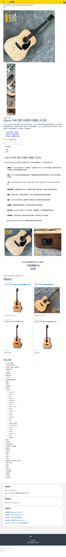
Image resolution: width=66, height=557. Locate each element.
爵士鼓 (8, 450)
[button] (4, 9)
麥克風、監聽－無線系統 (12, 367)
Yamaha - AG (12, 433)
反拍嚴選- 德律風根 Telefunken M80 (15, 520)
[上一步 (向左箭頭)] (1, 551)
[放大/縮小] (1, 548)
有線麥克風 (9, 369)
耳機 (7, 383)
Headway (11, 410)
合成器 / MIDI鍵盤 (11, 446)
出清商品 (8, 477)
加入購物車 (8, 146)
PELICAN (8, 469)
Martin (10, 415)
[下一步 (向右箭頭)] (4, 551)
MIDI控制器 (9, 444)
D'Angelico (12, 400)
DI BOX (8, 371)
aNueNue (11, 392)
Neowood (7, 283)
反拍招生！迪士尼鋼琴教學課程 (13, 517)
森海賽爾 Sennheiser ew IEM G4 (14, 512)
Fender (11, 404)
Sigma (11, 5)
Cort (10, 396)
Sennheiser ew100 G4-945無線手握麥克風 (16, 523)
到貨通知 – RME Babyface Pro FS (14, 515)
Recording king (13, 425)
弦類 (7, 452)
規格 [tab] (7, 151)
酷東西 (8, 473)
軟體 (7, 381)
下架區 (8, 475)
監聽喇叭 (8, 373)
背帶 (7, 458)
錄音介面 (8, 375)
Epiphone (11, 402)
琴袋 (7, 454)
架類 (7, 464)
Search (56, 2)
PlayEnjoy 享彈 (13, 423)
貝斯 (7, 440)
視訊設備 (8, 471)
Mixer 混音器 (9, 363)
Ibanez (11, 413)
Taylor (10, 429)
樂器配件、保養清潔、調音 (13, 460)
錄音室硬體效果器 (11, 379)
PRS (10, 421)
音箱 (7, 456)
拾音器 (10, 437)
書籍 (7, 467)
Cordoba (11, 398)
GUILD (10, 408)
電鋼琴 (8, 448)
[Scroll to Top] (33, 546)
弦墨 (10, 435)
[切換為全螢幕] (4, 548)
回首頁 (33, 268)
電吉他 (8, 388)
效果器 (8, 442)
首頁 (4, 5)
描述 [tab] (7, 149)
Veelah (39, 283)
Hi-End (8, 377)
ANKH (10, 394)
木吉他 (7, 5)
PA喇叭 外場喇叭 (10, 365)
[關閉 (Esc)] (11, 548)
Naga (10, 419)
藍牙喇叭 (8, 386)
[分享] (8, 548)
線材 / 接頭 (9, 462)
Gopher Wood (12, 406)
